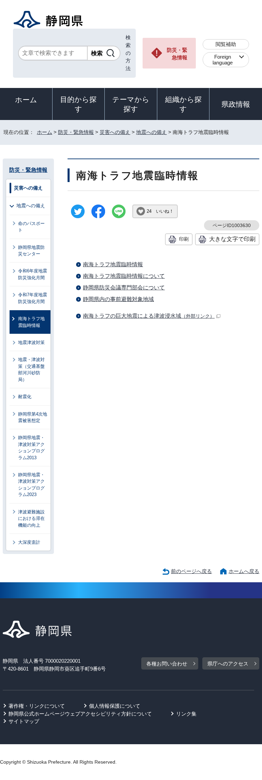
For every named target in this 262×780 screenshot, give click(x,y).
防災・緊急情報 (177, 54)
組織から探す (183, 104)
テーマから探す (130, 104)
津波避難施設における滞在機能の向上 (31, 518)
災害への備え (115, 132)
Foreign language (223, 59)
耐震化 (24, 396)
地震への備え (151, 132)
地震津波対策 (31, 342)
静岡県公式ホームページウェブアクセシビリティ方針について (80, 714)
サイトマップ (24, 721)
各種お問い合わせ (166, 663)
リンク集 (186, 714)
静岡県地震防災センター (31, 250)
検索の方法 (128, 52)
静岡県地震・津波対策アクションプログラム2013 (31, 447)
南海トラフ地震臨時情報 (113, 264)
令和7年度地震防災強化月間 (32, 298)
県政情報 (235, 104)
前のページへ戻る (191, 571)
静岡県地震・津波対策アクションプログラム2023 (31, 484)
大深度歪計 (29, 542)
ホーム (26, 100)
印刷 (184, 239)
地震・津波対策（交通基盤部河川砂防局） (31, 369)
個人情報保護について (114, 706)
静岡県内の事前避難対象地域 (118, 299)
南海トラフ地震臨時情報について (124, 276)
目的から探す (78, 104)
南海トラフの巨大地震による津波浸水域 (149, 316)
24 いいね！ (160, 211)
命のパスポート (31, 226)
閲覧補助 (226, 44)
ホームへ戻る (244, 571)
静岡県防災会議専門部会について (124, 287)
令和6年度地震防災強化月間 (32, 274)
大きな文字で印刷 (232, 239)
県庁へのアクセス (227, 663)
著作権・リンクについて (37, 706)
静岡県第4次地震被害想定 (32, 417)
